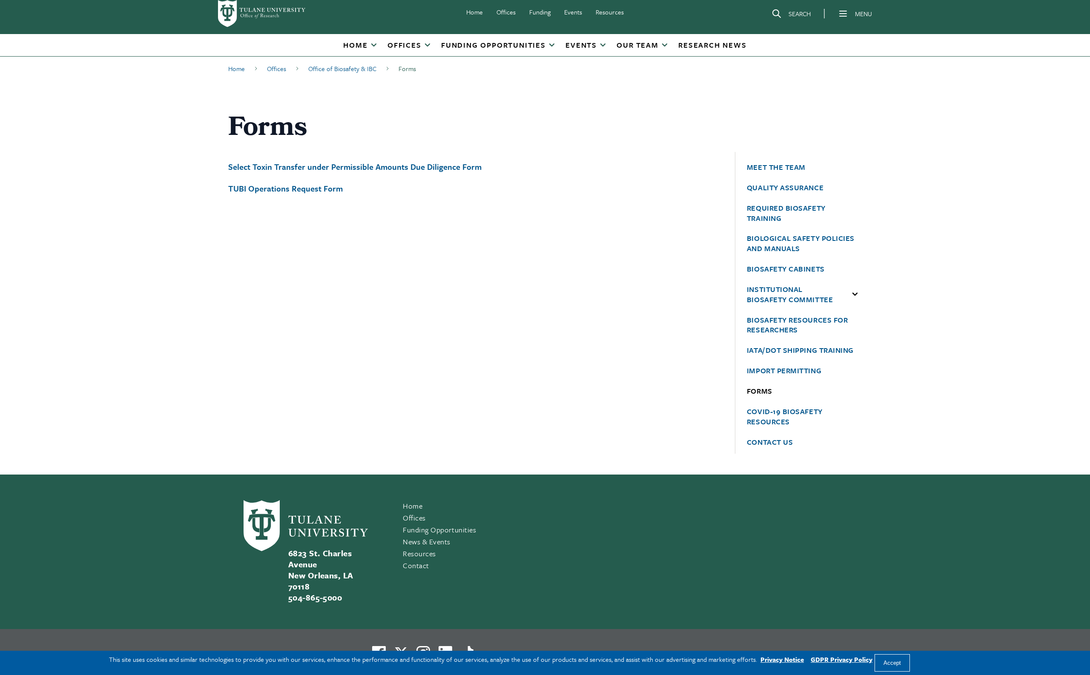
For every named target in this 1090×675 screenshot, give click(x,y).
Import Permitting (784, 371)
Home (474, 12)
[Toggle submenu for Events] (603, 45)
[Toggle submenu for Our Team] (664, 45)
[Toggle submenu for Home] (374, 45)
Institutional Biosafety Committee (790, 294)
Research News (712, 45)
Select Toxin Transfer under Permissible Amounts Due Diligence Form (355, 166)
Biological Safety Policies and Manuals (801, 243)
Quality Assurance (785, 188)
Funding (540, 12)
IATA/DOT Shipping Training (800, 350)
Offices (506, 12)
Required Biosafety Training (786, 213)
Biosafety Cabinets (786, 269)
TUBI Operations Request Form (285, 188)
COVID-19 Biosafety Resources (785, 416)
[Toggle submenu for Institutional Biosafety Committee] (855, 294)
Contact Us (770, 442)
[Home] (262, 13)
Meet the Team (776, 167)
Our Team (637, 45)
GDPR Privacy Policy (841, 659)
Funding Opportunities (493, 45)
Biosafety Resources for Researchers (797, 325)
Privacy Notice (782, 659)
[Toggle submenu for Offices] (427, 45)
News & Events (426, 541)
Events (573, 12)
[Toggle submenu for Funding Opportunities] (552, 45)
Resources (610, 12)
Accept (892, 663)
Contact (416, 565)
